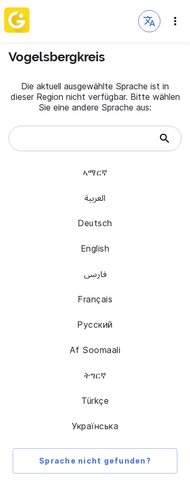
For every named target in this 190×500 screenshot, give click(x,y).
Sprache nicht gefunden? (95, 460)
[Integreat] (17, 21)
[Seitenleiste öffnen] (175, 21)
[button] (149, 21)
